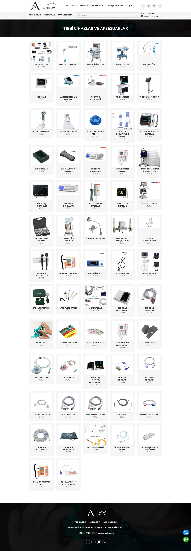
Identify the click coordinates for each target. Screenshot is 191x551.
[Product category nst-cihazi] (41, 88)
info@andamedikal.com (152, 16)
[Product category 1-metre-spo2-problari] (122, 370)
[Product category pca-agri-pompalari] (68, 264)
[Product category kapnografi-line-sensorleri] (149, 439)
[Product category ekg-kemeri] (41, 334)
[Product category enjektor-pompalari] (95, 161)
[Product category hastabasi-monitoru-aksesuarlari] (95, 371)
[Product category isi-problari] (122, 406)
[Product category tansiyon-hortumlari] (41, 439)
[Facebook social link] (143, 6)
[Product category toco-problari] (41, 368)
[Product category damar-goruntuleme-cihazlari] (122, 125)
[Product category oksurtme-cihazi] (149, 264)
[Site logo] (43, 6)
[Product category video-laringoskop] (149, 88)
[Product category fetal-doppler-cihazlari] (122, 161)
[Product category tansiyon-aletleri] (41, 299)
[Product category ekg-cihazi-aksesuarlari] (122, 300)
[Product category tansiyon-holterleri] (95, 89)
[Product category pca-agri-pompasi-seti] (41, 474)
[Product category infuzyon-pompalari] (68, 196)
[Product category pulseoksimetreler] (95, 264)
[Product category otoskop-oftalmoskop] (41, 265)
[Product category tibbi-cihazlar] (41, 55)
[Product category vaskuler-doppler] (68, 299)
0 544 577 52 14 (149, 14)
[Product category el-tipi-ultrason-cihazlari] (68, 161)
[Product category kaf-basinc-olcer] (149, 55)
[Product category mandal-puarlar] (68, 334)
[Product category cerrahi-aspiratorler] (95, 124)
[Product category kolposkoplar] (149, 195)
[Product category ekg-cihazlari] (41, 160)
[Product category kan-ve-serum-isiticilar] (95, 196)
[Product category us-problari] (68, 368)
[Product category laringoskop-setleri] (41, 230)
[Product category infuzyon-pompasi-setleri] (122, 439)
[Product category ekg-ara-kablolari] (41, 406)
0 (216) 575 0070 (85, 533)
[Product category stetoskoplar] (122, 264)
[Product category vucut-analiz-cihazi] (41, 123)
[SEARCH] (136, 15)
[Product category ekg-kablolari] (68, 406)
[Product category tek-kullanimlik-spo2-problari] (68, 474)
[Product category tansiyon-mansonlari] (68, 439)
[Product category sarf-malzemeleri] (95, 438)
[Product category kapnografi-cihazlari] (122, 196)
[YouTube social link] (154, 6)
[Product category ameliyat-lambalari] (68, 55)
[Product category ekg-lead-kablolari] (95, 406)
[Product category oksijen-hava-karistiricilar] (122, 230)
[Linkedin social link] (160, 6)
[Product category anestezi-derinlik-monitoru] (68, 89)
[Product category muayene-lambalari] (95, 229)
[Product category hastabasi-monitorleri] (41, 196)
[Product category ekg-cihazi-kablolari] (149, 300)
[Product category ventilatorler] (122, 88)
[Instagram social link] (148, 6)
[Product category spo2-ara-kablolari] (149, 406)
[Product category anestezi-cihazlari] (95, 55)
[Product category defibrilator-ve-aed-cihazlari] (149, 124)
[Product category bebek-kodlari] (122, 55)
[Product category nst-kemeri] (149, 334)
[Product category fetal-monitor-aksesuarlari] (122, 335)
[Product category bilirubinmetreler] (68, 123)
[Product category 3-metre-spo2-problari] (149, 370)
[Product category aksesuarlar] (95, 299)
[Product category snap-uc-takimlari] (95, 334)
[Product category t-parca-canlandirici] (149, 230)
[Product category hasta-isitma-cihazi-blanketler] (149, 161)
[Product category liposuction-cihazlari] (68, 230)
